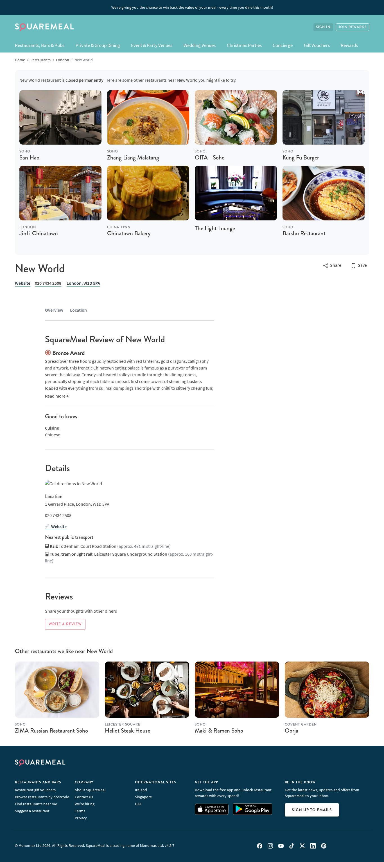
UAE (138, 803)
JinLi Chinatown (38, 233)
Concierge (283, 45)
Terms (80, 810)
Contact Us (84, 796)
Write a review (65, 624)
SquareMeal (44, 27)
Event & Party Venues (151, 45)
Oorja (291, 730)
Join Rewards (352, 27)
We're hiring (84, 803)
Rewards (349, 45)
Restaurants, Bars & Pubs (39, 45)
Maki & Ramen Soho (219, 730)
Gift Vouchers (317, 45)
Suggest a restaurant (32, 810)
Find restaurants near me (36, 803)
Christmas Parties (244, 45)
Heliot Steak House (127, 730)
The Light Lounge (215, 228)
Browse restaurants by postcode (42, 796)
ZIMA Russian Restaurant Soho (51, 730)
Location (78, 310)
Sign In (323, 27)
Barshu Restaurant (304, 233)
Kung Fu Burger (301, 157)
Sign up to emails (312, 810)
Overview (54, 310)
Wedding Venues (200, 45)
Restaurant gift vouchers (35, 789)
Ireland (141, 789)
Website (22, 283)
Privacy (81, 817)
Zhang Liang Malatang (133, 157)
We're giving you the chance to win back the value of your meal (192, 7)
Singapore (143, 796)
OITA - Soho (210, 157)
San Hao (29, 157)
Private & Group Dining (98, 45)
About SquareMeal (90, 789)
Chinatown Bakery (129, 233)
